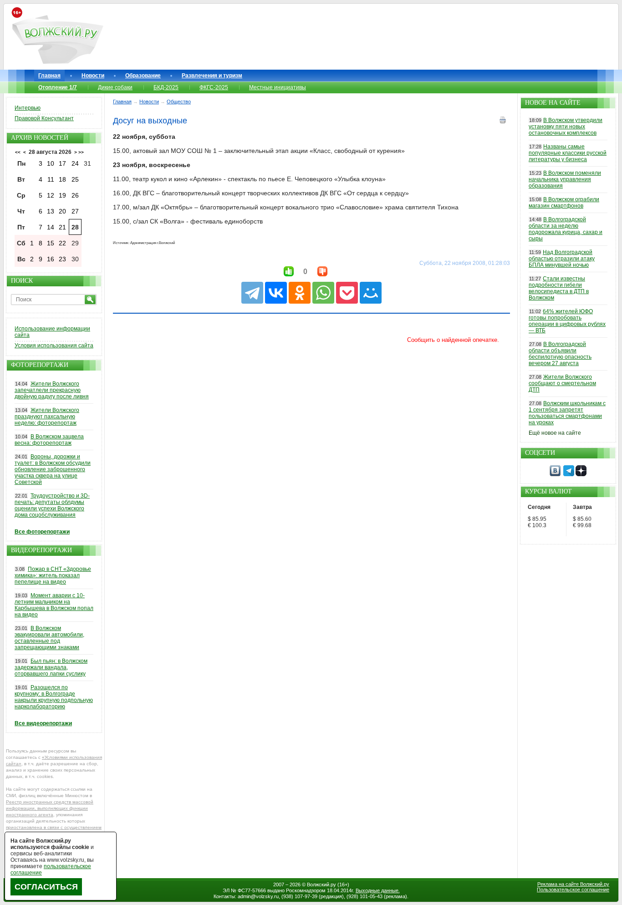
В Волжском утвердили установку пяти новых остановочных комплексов (565, 126)
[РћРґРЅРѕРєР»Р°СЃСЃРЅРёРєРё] (300, 293)
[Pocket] (347, 293)
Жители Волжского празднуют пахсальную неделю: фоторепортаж (47, 416)
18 (62, 179)
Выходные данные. (378, 890)
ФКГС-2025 (213, 87)
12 (50, 195)
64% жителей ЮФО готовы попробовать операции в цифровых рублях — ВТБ (567, 321)
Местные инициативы (277, 87)
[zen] (581, 474)
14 (50, 227)
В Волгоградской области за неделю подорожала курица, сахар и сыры (565, 229)
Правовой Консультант (44, 118)
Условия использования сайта (54, 345)
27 (75, 211)
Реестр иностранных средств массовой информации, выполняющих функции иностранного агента (49, 808)
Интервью (28, 108)
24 (75, 163)
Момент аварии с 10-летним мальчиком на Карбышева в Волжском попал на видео (54, 605)
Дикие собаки (115, 87)
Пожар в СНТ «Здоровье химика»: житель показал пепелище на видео (53, 575)
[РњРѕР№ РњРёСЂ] (371, 293)
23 (62, 259)
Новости (93, 75)
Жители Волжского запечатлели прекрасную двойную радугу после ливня (52, 390)
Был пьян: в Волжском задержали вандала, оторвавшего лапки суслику (51, 667)
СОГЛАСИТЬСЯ (46, 886)
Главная (49, 75)
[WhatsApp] (323, 293)
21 (62, 227)
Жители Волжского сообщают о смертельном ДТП (562, 383)
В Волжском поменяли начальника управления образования (565, 179)
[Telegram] (252, 293)
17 (62, 163)
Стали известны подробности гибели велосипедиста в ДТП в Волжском (559, 288)
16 (50, 259)
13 (50, 211)
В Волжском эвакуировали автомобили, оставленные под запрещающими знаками (49, 638)
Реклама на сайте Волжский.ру (573, 884)
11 (50, 179)
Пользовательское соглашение (573, 889)
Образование (143, 75)
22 (62, 243)
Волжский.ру (321, 884)
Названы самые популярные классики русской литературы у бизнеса (568, 153)
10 (50, 163)
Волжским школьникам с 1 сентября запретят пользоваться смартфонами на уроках (567, 413)
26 (75, 195)
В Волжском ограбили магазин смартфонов (564, 202)
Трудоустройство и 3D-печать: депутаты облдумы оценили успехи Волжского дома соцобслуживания (52, 505)
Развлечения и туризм (212, 75)
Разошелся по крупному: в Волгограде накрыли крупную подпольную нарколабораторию (54, 697)
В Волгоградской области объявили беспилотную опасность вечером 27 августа (560, 353)
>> (81, 152)
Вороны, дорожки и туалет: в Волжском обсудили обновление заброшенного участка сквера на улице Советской (53, 469)
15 (50, 243)
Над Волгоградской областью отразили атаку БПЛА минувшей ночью (562, 258)
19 (62, 195)
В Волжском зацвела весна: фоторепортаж (49, 439)
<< (17, 152)
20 (62, 211)
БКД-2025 (165, 87)
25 (75, 179)
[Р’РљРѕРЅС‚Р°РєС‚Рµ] (276, 293)
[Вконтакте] (555, 474)
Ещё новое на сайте (555, 433)
